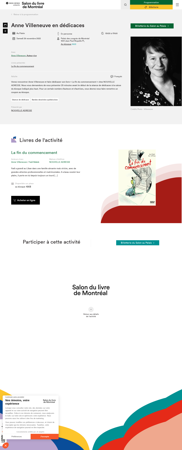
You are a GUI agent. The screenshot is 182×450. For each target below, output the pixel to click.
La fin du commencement (22, 66)
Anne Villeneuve (19, 162)
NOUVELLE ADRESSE (21, 110)
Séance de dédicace (20, 99)
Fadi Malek (34, 162)
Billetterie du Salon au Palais (150, 25)
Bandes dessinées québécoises (45, 99)
